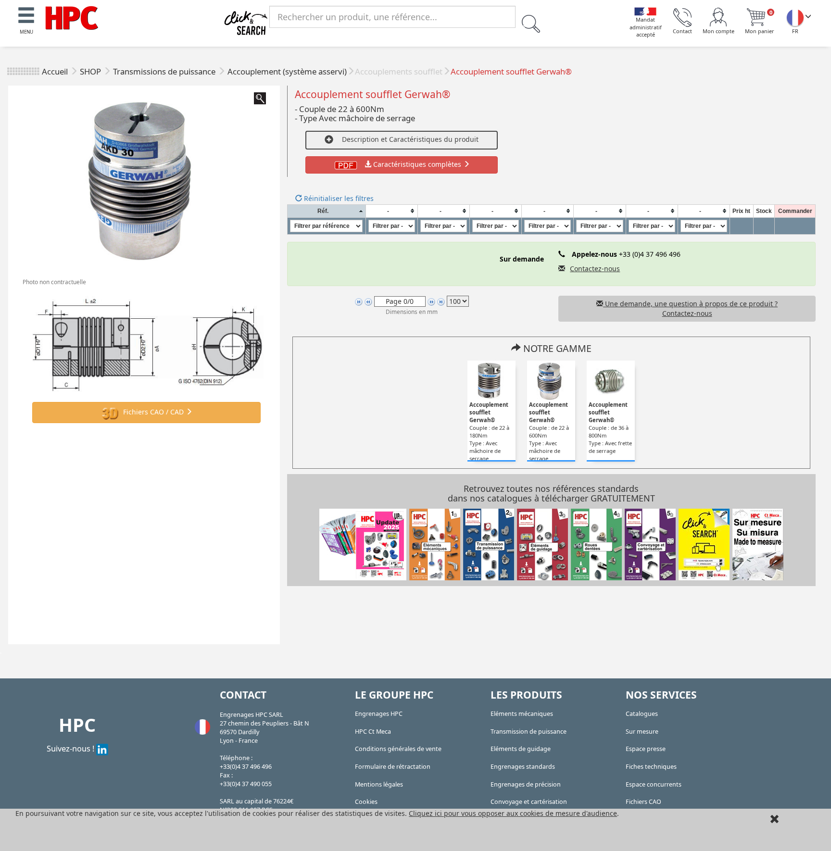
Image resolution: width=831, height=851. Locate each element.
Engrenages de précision (526, 784)
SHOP (91, 71)
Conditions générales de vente (398, 749)
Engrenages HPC (379, 714)
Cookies (366, 802)
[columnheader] (326, 210)
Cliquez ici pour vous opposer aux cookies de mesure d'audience (513, 813)
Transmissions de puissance (165, 71)
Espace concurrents (653, 784)
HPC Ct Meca (373, 731)
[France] (795, 17)
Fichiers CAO (643, 802)
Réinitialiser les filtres (338, 198)
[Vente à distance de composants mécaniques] (71, 17)
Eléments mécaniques (522, 714)
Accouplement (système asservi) (287, 71)
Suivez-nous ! (71, 748)
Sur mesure (642, 731)
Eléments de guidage (521, 749)
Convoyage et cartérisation (529, 802)
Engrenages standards (523, 767)
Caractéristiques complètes (417, 164)
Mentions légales (379, 784)
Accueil (55, 71)
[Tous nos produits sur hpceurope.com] (704, 543)
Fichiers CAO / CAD (153, 411)
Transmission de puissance (529, 731)
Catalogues (642, 714)
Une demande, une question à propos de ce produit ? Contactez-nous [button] (690, 308)
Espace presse (646, 749)
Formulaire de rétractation (392, 767)
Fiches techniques (651, 767)
